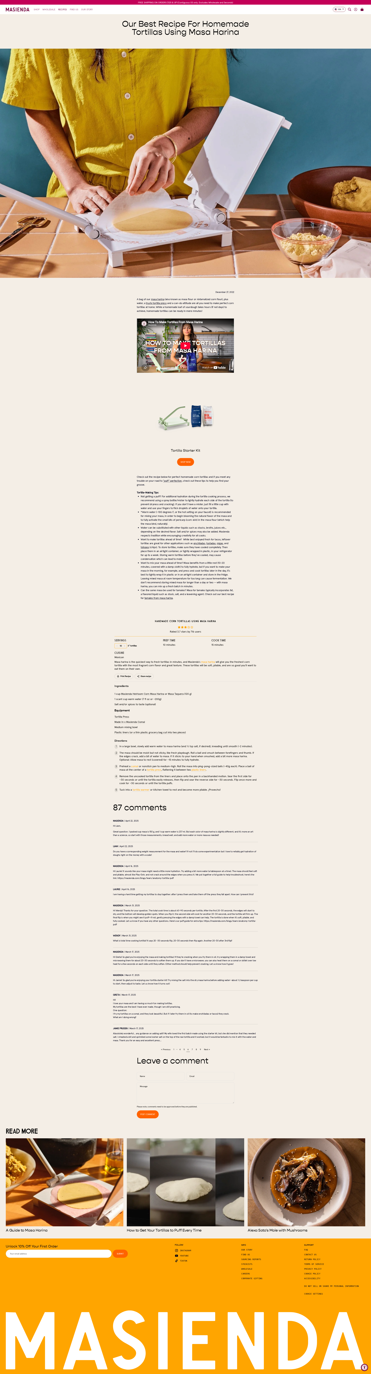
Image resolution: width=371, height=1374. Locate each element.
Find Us (245, 1254)
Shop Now (186, 462)
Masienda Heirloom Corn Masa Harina (142, 693)
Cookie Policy (312, 1274)
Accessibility (312, 1278)
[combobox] (339, 9)
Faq (306, 1250)
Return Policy (312, 1259)
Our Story (246, 1250)
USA (339, 9)
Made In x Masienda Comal (129, 722)
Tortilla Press (121, 716)
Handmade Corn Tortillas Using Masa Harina (185, 621)
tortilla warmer (141, 789)
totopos (145, 547)
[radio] (179, 627)
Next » (207, 1049)
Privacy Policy (313, 1269)
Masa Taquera (176, 693)
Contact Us (310, 1254)
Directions (120, 740)
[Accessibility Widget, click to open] (364, 1367)
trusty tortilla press (156, 303)
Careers (245, 1274)
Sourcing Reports (251, 1259)
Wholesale (246, 1269)
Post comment (147, 1114)
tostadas (210, 543)
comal (134, 766)
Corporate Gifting (251, 1278)
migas (220, 543)
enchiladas (199, 543)
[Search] (349, 9)
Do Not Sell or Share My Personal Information (331, 1286)
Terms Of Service (314, 1264)
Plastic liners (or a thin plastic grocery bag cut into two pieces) (150, 732)
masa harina (157, 299)
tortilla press (154, 769)
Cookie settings (313, 1294)
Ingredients (121, 686)
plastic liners (199, 769)
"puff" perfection (172, 480)
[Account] (355, 9)
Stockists (246, 1264)
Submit (120, 1253)
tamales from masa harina (158, 598)
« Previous (165, 1049)
